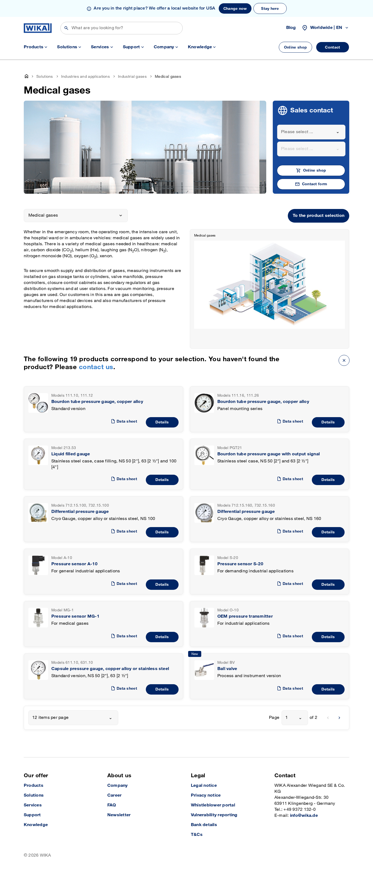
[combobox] (311, 132)
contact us (96, 367)
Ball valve (227, 668)
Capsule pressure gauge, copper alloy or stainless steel (110, 668)
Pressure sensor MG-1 (75, 616)
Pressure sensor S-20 (240, 564)
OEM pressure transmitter (245, 616)
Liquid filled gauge (70, 454)
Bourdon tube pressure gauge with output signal (268, 454)
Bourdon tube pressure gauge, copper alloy (97, 401)
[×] (344, 360)
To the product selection (318, 215)
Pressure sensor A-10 (74, 564)
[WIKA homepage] (38, 28)
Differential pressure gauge (80, 511)
